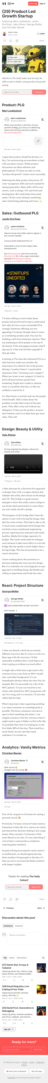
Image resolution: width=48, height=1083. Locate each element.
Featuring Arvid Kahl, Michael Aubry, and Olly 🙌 (15, 994)
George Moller (10, 591)
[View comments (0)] (10, 40)
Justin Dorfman (11, 219)
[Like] (4, 40)
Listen (42, 33)
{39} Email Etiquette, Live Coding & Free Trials (15, 988)
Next (39, 908)
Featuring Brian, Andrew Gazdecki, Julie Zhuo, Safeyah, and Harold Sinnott (17, 1015)
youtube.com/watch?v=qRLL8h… (18, 261)
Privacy (25, 1062)
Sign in (42, 3)
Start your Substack (17, 1071)
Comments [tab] (8, 926)
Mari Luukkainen (12, 110)
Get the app (36, 1071)
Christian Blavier (12, 753)
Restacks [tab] (19, 926)
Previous (10, 908)
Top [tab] (5, 958)
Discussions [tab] (21, 958)
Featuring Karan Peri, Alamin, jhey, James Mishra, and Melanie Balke (17, 972)
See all (7, 1029)
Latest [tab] (11, 958)
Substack (11, 1077)
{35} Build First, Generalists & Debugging (18, 1009)
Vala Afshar (9, 434)
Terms (31, 1062)
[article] (24, 972)
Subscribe (33, 3)
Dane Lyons (12, 32)
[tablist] (13, 925)
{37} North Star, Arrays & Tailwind (15, 966)
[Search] (43, 957)
